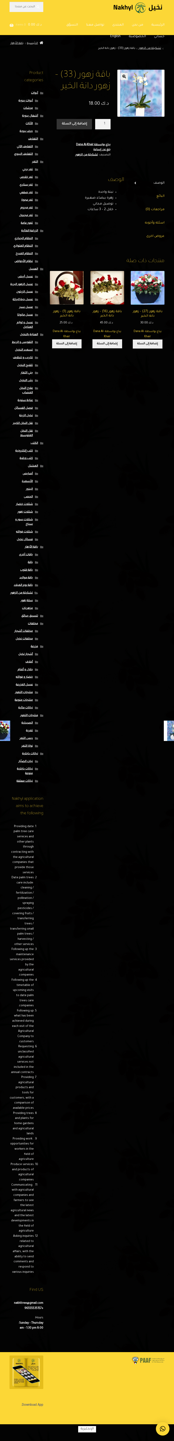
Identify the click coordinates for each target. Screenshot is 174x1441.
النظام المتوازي (23, 246)
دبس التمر (26, 738)
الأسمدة (27, 481)
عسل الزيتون (24, 292)
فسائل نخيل (25, 539)
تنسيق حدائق (29, 616)
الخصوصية (137, 36)
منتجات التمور (24, 692)
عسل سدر (26, 307)
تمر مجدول (26, 215)
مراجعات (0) (154, 209)
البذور (29, 489)
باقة (30, 562)
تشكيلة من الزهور (150, 48)
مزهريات (27, 608)
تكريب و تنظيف (23, 357)
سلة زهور (27, 600)
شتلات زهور (25, 512)
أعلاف (29, 662)
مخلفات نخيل (24, 639)
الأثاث (29, 123)
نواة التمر (27, 746)
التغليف (33, 139)
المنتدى (118, 25)
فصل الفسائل (23, 408)
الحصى (28, 497)
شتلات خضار (24, 504)
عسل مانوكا (25, 315)
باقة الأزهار (17, 43)
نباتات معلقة (25, 781)
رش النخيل (26, 380)
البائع (160, 196)
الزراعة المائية (29, 231)
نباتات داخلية (30, 753)
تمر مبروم (26, 207)
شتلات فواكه (24, 532)
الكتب (34, 443)
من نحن (137, 25)
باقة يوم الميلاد (23, 585)
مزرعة (34, 646)
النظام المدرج (24, 253)
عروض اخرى (155, 236)
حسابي (159, 36)
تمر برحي (27, 169)
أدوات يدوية (26, 100)
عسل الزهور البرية (21, 284)
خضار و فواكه (24, 677)
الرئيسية (157, 25)
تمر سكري (26, 185)
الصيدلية (27, 723)
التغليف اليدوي (23, 154)
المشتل (33, 466)
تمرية (29, 730)
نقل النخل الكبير (23, 423)
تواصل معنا (95, 25)
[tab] (147, 183)
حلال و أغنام (25, 669)
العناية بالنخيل (29, 334)
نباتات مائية (25, 708)
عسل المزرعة (24, 684)
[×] (162, 1429)
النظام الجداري (23, 238)
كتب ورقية (26, 458)
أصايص (28, 473)
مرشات (28, 108)
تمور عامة (27, 223)
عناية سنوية (25, 400)
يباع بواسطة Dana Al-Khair (93, 144)
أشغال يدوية (30, 116)
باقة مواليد (26, 577)
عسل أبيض (25, 276)
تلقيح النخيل (25, 365)
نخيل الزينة (26, 415)
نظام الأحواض (23, 261)
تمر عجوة (27, 200)
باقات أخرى (26, 554)
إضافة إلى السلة (74, 124)
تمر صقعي (26, 192)
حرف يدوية (26, 131)
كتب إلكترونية (24, 451)
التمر (35, 162)
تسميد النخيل (24, 350)
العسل (33, 269)
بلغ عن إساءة (102, 149)
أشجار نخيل (25, 654)
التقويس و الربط (22, 342)
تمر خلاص (26, 177)
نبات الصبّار (26, 761)
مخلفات (33, 623)
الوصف (158, 183)
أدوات (34, 93)
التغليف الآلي (25, 146)
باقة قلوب (26, 570)
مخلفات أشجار (23, 631)
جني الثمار (27, 373)
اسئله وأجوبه (154, 223)
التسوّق (72, 25)
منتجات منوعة (24, 700)
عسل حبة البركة (23, 299)
